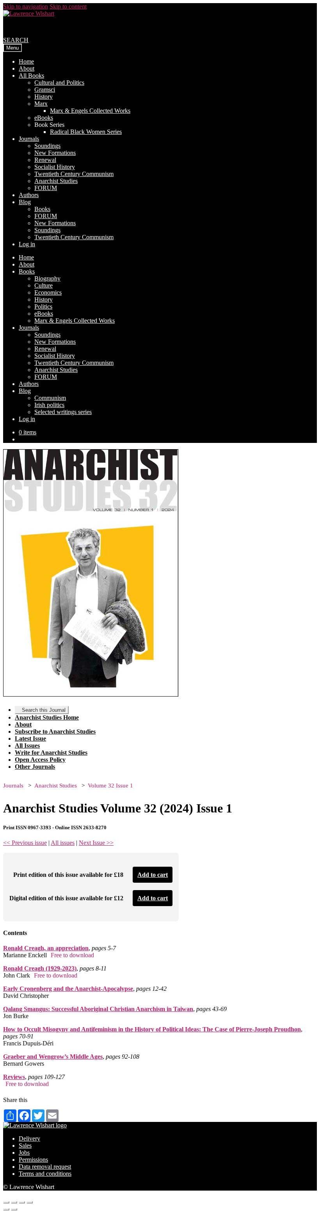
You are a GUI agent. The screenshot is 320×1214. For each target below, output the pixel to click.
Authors (29, 195)
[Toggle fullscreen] (22, 1202)
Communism (50, 398)
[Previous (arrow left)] (6, 1209)
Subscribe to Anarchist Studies (55, 731)
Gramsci (44, 89)
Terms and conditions (45, 1173)
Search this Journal (44, 710)
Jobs (24, 1152)
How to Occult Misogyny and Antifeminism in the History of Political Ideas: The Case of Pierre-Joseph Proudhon (152, 1029)
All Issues (27, 745)
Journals (29, 138)
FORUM (45, 188)
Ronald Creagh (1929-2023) (39, 968)
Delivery (29, 1138)
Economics (48, 292)
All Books (31, 75)
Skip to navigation (25, 6)
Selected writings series (63, 412)
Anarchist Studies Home (47, 717)
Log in (27, 244)
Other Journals (35, 766)
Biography (47, 278)
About (26, 68)
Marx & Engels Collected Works (90, 110)
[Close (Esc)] (6, 1202)
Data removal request (45, 1166)
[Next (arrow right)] (14, 1209)
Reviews (14, 1077)
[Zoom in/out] (30, 1202)
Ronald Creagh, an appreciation (46, 948)
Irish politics (49, 405)
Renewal (45, 159)
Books (42, 209)
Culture (43, 285)
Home (26, 61)
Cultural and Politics (59, 82)
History (43, 96)
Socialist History (54, 167)
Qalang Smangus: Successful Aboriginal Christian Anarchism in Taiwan (98, 1009)
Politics (43, 306)
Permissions (33, 1159)
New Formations (55, 152)
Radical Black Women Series (86, 131)
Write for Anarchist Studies (51, 752)
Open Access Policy (40, 759)
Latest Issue (30, 738)
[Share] (14, 1202)
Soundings (47, 145)
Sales (25, 1145)
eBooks (43, 117)
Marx (41, 103)
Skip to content (68, 6)
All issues (63, 842)
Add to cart (152, 874)
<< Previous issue (25, 842)
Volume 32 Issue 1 (110, 785)
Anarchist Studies (56, 181)
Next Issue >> (96, 842)
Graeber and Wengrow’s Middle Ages (53, 1056)
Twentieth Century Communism (74, 174)
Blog (25, 202)
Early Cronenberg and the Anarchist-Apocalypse (68, 988)
